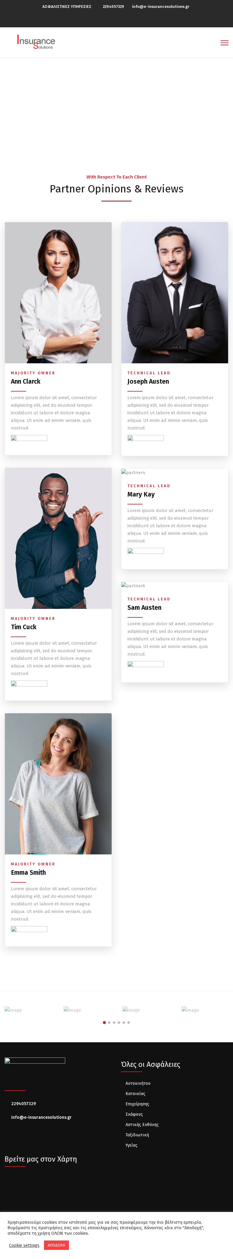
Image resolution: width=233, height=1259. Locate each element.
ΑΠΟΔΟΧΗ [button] (56, 1245)
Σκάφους (134, 1114)
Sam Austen (144, 608)
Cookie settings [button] (24, 1245)
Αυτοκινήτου (138, 1083)
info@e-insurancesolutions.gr (160, 6)
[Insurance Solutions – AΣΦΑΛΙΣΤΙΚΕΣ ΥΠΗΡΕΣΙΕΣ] (37, 41)
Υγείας (131, 1145)
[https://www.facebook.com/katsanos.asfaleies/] (118, 20)
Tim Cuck (23, 627)
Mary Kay (141, 494)
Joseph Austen (148, 381)
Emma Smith (28, 873)
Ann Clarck (25, 381)
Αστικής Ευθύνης (142, 1124)
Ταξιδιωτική (137, 1135)
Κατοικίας (135, 1093)
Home (100, 110)
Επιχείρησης (137, 1104)
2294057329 (113, 6)
